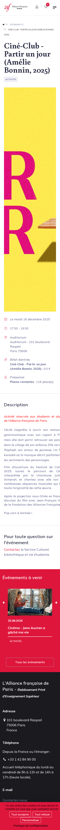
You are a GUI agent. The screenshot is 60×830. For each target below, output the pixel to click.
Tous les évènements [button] (30, 662)
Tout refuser (42, 814)
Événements (17, 24)
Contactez (12, 549)
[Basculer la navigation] (54, 9)
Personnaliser (30, 820)
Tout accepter (20, 814)
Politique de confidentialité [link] (31, 825)
